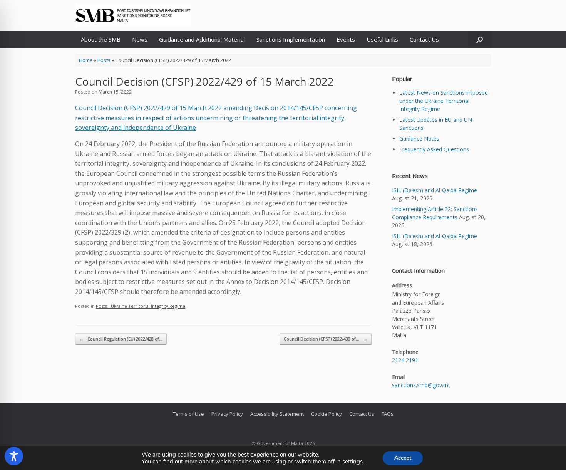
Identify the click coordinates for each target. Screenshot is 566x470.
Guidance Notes (419, 138)
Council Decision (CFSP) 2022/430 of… (325, 339)
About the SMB (101, 39)
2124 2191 (405, 360)
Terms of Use (188, 413)
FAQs (388, 413)
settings (352, 461)
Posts (104, 60)
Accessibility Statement (277, 413)
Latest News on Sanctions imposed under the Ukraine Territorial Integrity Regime (443, 100)
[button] (479, 39)
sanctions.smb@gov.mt (421, 385)
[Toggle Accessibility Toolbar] (14, 456)
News (139, 39)
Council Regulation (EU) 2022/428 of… (120, 339)
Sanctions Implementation (290, 39)
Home (86, 60)
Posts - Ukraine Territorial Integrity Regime (140, 306)
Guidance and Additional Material (202, 39)
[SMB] (133, 15)
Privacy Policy (227, 413)
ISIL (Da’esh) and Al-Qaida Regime (434, 190)
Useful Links (382, 39)
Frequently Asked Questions (434, 149)
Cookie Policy (326, 413)
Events (346, 39)
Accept (402, 458)
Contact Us (424, 39)
